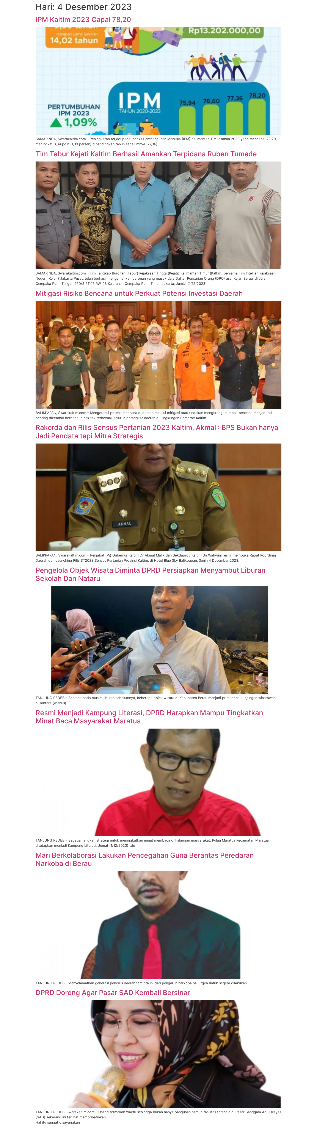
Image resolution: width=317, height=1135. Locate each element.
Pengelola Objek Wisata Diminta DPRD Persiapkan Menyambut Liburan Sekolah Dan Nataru (150, 574)
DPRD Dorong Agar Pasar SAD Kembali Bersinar (113, 992)
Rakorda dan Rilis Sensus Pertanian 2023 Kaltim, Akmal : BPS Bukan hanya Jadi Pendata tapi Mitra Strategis (157, 431)
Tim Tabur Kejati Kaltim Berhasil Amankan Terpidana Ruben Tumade (146, 154)
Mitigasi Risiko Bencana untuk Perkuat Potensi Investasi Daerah (139, 293)
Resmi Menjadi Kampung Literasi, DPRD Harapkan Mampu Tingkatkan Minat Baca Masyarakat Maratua (149, 717)
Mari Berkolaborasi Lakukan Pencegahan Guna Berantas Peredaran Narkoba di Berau (145, 859)
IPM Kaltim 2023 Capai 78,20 (83, 19)
